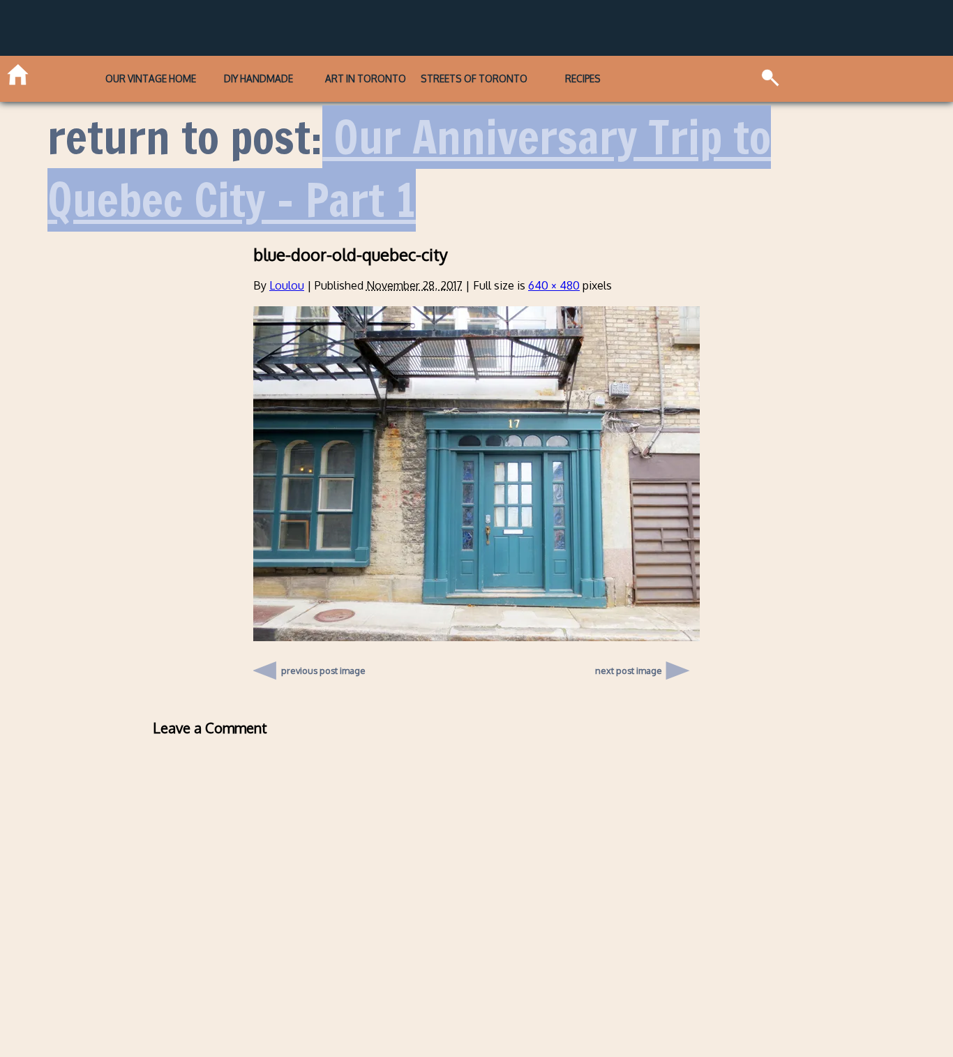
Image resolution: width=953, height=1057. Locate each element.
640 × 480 (554, 285)
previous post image (323, 667)
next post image (628, 670)
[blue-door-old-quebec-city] (476, 637)
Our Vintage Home (150, 78)
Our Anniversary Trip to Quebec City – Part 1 (409, 168)
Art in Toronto (365, 78)
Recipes (583, 78)
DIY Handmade (258, 78)
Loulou (286, 285)
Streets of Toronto (474, 78)
